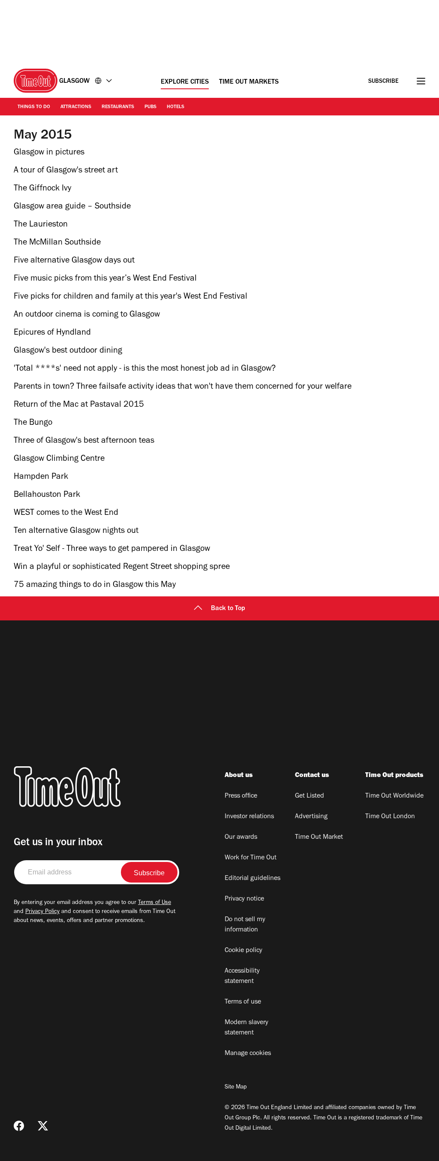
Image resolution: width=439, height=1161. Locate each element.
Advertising (311, 816)
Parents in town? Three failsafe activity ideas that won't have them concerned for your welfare (183, 387)
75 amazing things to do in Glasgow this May (95, 585)
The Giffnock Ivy (42, 189)
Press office (241, 796)
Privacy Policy (42, 912)
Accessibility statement (242, 976)
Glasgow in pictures (49, 153)
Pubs (150, 107)
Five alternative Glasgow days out (74, 261)
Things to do (34, 107)
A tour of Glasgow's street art (66, 171)
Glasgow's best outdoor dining (68, 351)
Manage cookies (248, 1053)
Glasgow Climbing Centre (59, 459)
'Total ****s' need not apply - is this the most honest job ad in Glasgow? (145, 369)
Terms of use (243, 1002)
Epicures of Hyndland (52, 333)
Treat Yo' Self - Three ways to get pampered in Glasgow (112, 549)
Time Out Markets (249, 82)
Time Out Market (319, 837)
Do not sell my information (245, 925)
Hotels (175, 107)
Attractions (75, 107)
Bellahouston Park (47, 495)
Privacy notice (244, 899)
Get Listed (309, 796)
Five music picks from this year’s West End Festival (105, 279)
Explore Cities (185, 82)
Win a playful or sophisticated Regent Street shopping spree (122, 567)
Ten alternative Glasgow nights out (76, 531)
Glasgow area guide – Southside (72, 207)
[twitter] (43, 1126)
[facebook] (19, 1126)
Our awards (241, 837)
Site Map (236, 1088)
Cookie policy (243, 950)
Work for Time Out (251, 858)
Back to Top (228, 608)
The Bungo (33, 423)
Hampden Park (41, 477)
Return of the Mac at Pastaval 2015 (79, 405)
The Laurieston (41, 225)
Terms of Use (154, 903)
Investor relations (249, 816)
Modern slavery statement (246, 1028)
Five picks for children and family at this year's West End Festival (130, 297)
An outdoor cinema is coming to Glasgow (87, 315)
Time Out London (390, 816)
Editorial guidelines (252, 878)
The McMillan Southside (57, 243)
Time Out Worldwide (394, 796)
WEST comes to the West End (66, 513)
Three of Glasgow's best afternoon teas (84, 441)
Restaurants (118, 107)
